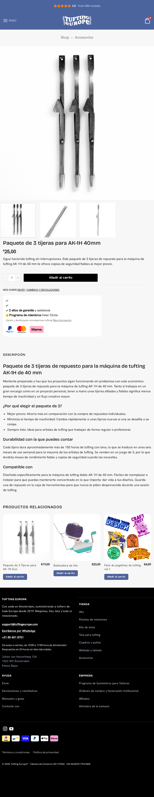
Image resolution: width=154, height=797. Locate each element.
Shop (65, 37)
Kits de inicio (87, 627)
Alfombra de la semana (94, 706)
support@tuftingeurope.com (20, 624)
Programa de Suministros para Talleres (104, 683)
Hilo (81, 612)
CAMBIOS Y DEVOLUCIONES (43, 290)
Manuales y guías (13, 698)
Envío (5, 683)
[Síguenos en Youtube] (11, 729)
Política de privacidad (46, 752)
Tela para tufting (89, 635)
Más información (62, 320)
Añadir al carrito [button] (15, 576)
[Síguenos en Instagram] (5, 729)
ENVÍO (21, 290)
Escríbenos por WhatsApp (18, 631)
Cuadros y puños (90, 642)
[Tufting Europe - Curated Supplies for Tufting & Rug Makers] (77, 20)
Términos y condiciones (16, 752)
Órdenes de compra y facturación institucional (109, 691)
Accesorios (84, 37)
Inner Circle (33, 315)
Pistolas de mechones (93, 619)
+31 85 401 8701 (13, 637)
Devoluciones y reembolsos (19, 691)
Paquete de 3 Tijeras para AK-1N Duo (19, 567)
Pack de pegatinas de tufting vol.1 (122, 567)
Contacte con (10, 706)
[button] (9, 21)
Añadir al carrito (61, 278)
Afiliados (84, 698)
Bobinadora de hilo (66, 565)
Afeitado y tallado (90, 650)
